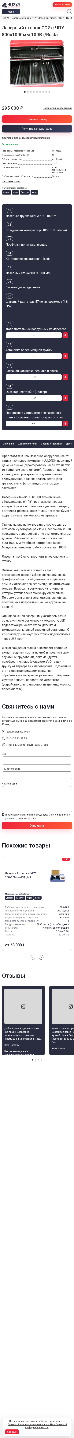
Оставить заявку (37, 119)
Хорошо (12, 1431)
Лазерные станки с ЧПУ (24, 18)
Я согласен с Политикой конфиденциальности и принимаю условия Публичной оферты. (37, 816)
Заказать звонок (62, 5)
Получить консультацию (37, 128)
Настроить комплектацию (57, 108)
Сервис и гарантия (51, 443)
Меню (11, 11)
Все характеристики (11, 181)
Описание (8, 443)
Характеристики (27, 443)
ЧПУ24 (5, 18)
